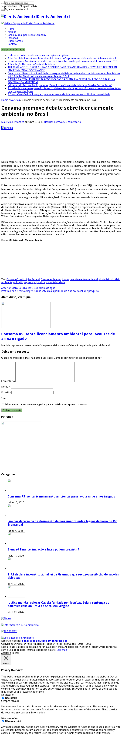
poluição (18, 282)
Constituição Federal (28, 279)
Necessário (11, 697)
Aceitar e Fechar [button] (10, 652)
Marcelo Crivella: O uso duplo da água (28, 287)
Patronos (13, 37)
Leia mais (62, 649)
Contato (12, 44)
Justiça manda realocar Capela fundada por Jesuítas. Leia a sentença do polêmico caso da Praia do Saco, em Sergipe (58, 604)
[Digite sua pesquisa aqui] (2, 3)
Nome (5, 386)
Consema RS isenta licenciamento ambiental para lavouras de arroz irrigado (61, 496)
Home (11, 28)
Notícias (15, 100)
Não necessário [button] (9, 718)
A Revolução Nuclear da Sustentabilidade (31, 64)
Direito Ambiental (51, 279)
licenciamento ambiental (84, 279)
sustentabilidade (55, 282)
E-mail (6, 392)
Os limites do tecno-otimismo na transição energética (38, 55)
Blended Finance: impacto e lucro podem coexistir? (43, 549)
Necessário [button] (7, 694)
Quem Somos (15, 40)
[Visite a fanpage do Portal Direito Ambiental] (27, 23)
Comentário (8, 381)
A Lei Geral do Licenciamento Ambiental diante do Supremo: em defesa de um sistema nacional (62, 58)
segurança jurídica (34, 282)
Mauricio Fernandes (13, 121)
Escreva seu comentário (67, 121)
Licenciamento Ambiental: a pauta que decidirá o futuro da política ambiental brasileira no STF (62, 61)
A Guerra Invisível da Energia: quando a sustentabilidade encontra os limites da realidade (59, 94)
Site (3, 398)
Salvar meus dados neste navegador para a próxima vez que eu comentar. (46, 404)
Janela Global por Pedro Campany (27, 34)
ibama (65, 279)
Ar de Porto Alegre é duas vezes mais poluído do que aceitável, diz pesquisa (50, 291)
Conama (11, 279)
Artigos (12, 31)
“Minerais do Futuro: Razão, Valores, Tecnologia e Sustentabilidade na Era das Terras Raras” (60, 85)
